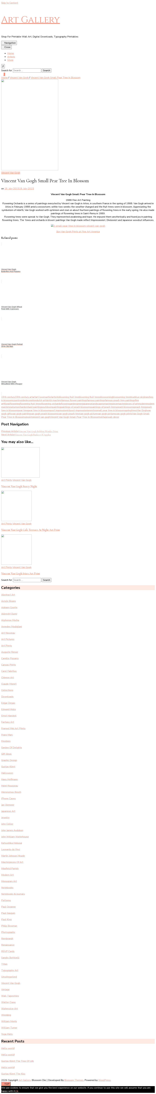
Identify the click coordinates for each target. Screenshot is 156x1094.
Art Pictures (7, 639)
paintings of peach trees (104, 407)
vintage (104, 417)
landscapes (98, 403)
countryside (19, 400)
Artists (11, 56)
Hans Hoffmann (9, 779)
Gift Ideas (6, 754)
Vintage (5, 989)
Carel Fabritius (9, 671)
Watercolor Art (9, 1008)
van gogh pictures (106, 413)
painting (56, 407)
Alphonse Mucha (10, 620)
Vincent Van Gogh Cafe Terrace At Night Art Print (30, 530)
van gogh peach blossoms (44, 413)
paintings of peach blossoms (76, 407)
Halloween (7, 773)
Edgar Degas (8, 703)
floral (7, 403)
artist (49, 397)
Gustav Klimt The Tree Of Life (17, 1061)
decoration (30, 400)
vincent (28, 417)
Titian (4, 964)
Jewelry (5, 817)
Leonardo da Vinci (10, 849)
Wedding (6, 1015)
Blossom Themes (73, 1080)
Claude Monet (8, 684)
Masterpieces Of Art (12, 862)
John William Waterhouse (15, 836)
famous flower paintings (74, 400)
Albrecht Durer (9, 614)
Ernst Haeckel (8, 715)
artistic (55, 397)
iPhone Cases (8, 798)
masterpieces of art (127, 403)
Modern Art (7, 875)
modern (142, 403)
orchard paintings (34, 407)
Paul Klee (6, 919)
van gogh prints (124, 413)
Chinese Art (7, 677)
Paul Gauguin (8, 913)
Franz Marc (7, 735)
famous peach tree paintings (120, 400)
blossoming (106, 397)
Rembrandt (7, 938)
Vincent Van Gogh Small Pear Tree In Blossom (75, 417)
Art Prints (6, 480)
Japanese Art (8, 811)
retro (93, 410)
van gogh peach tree (69, 413)
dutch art (41, 400)
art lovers (41, 397)
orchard (21, 407)
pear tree (23, 410)
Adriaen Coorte (9, 607)
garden (72, 403)
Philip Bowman (9, 926)
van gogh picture (88, 413)
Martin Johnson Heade (13, 855)
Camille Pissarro (10, 658)
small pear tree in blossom (110, 410)
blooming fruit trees (89, 397)
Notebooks (7, 887)
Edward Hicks (8, 709)
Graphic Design (9, 760)
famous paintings (96, 400)
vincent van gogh (41, 417)
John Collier (7, 824)
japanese (87, 403)
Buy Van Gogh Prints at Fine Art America (78, 231)
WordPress (104, 1080)
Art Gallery (30, 20)
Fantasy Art (7, 722)
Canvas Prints (8, 664)
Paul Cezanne (8, 906)
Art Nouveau (8, 633)
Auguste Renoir (9, 652)
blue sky (139, 397)
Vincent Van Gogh (10, 173)
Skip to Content (9, 3)
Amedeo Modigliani (11, 626)
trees (134, 410)
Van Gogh (142, 410)
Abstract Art (8, 594)
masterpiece (110, 403)
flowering (15, 403)
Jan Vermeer (7, 805)
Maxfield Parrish (10, 868)
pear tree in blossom (39, 410)
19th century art (24, 397)
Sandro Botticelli (10, 957)
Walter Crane (8, 1002)
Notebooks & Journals (13, 894)
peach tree (139, 407)
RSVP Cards (7, 951)
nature (13, 407)
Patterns (6, 900)
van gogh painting (21, 413)
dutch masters (53, 400)
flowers (65, 403)
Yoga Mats (7, 1034)
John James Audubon (12, 830)
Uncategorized (9, 976)
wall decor (113, 417)
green (79, 403)
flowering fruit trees (30, 403)
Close (7, 47)
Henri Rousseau (9, 785)
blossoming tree (121, 397)
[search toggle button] (3, 66)
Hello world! (8, 1048)
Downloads (7, 696)
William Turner (9, 1027)
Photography (8, 932)
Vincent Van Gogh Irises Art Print (20, 573)
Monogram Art (9, 881)
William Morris (9, 1021)
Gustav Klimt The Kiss (13, 1074)
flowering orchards (51, 403)
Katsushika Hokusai (11, 843)
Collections (7, 690)
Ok (16, 1091)
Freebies (6, 741)
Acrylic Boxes (8, 601)
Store (10, 60)
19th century (8, 397)
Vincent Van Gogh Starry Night (19, 486)
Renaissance (7, 945)
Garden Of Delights (11, 747)
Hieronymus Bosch (11, 792)
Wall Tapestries (10, 996)
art (34, 397)
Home (10, 53)
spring (128, 410)
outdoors (47, 407)
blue (132, 397)
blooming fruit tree (69, 397)
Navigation (10, 43)
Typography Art (9, 970)
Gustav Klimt (8, 766)
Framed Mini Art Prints (13, 728)
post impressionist (60, 410)
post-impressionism (80, 410)
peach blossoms (125, 407)
